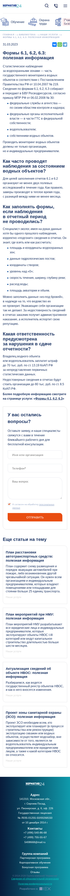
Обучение (17, 22)
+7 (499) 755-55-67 (35, 837)
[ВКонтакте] (54, 44)
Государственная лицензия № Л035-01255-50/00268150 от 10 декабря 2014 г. (35, 817)
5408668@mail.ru (35, 842)
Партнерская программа (35, 857)
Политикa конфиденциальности (35, 884)
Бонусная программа (35, 867)
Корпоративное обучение (35, 862)
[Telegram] (65, 44)
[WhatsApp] (59, 44)
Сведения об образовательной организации (35, 878)
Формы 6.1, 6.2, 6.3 (49, 398)
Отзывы (35, 872)
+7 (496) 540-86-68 (35, 832)
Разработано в (29, 888)
